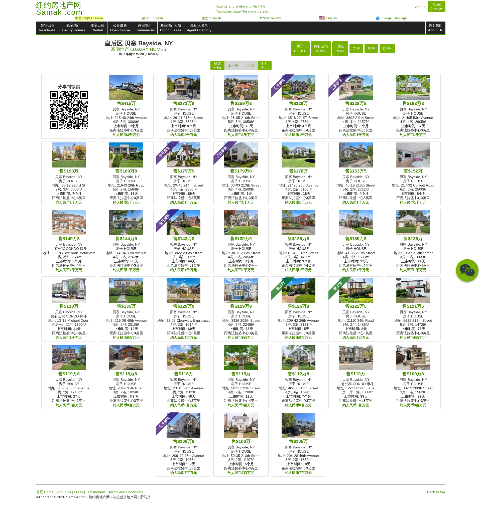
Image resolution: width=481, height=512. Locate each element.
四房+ (387, 49)
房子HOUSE (300, 48)
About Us (63, 492)
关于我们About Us (435, 27)
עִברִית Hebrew (270, 18)
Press (78, 492)
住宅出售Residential (47, 27)
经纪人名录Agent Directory (199, 27)
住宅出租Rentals (97, 27)
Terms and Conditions (125, 492)
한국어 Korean (152, 18)
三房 (371, 49)
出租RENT (340, 48)
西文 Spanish (211, 18)
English (331, 18)
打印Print (265, 65)
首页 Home (45, 492)
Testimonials (95, 492)
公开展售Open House (120, 27)
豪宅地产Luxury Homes (73, 27)
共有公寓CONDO (321, 48)
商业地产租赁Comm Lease (170, 27)
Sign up (420, 7)
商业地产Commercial (145, 27)
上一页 (233, 65)
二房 (356, 49)
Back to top (436, 492)
